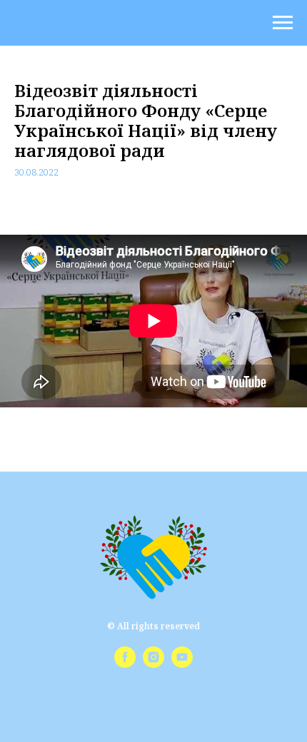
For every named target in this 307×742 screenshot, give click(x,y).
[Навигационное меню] (283, 23)
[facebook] (125, 664)
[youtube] (182, 664)
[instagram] (153, 664)
